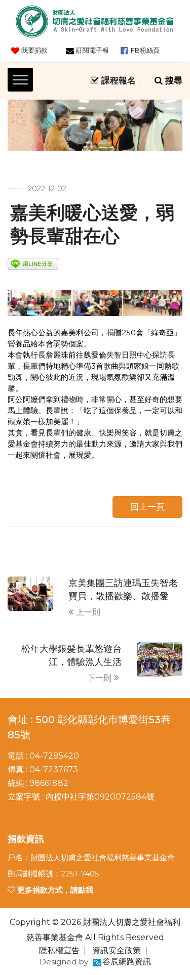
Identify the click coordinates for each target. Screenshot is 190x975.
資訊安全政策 (116, 950)
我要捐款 (34, 50)
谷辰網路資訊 (126, 961)
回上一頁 (147, 507)
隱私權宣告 (59, 950)
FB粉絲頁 (145, 50)
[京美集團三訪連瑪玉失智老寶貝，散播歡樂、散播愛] (30, 593)
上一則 (88, 612)
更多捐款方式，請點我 (54, 890)
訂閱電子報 (92, 50)
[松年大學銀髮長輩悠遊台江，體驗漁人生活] (159, 658)
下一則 (99, 678)
